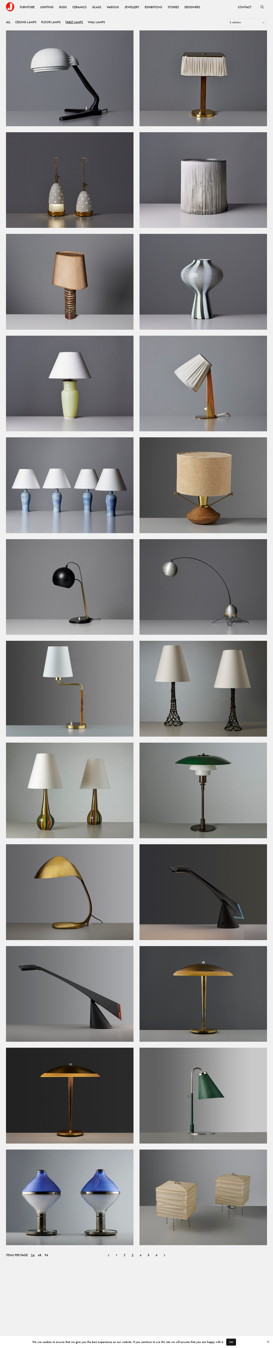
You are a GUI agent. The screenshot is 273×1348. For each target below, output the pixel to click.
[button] (109, 1255)
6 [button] (156, 1255)
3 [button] (133, 1255)
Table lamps (74, 22)
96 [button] (46, 1255)
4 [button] (140, 1255)
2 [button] (125, 1255)
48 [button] (39, 1255)
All (8, 22)
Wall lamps (96, 22)
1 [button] (117, 1255)
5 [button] (148, 1255)
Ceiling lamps (25, 22)
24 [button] (33, 1255)
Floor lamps (51, 22)
